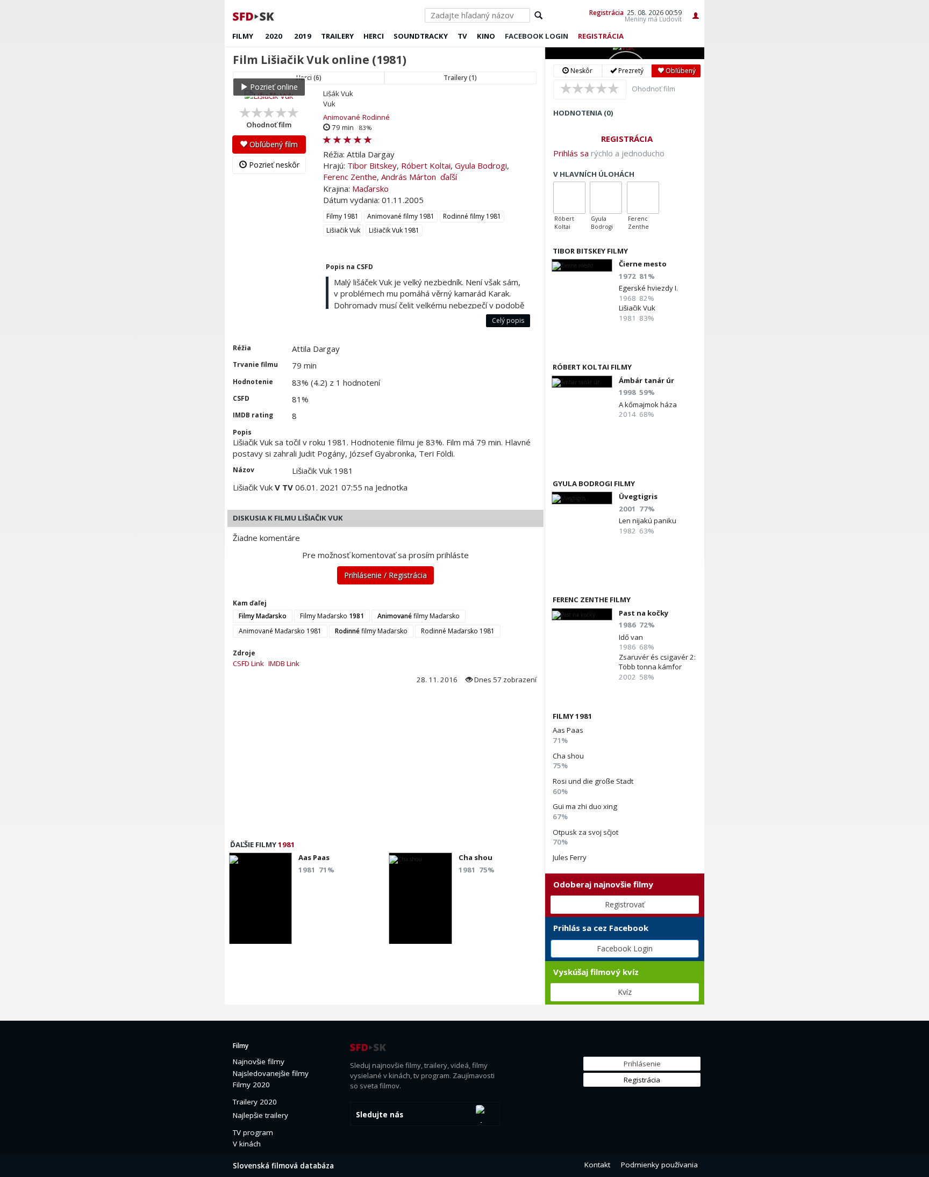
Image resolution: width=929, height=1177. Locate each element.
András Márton (408, 176)
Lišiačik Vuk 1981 (394, 230)
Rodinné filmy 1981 (472, 216)
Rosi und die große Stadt (593, 781)
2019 (302, 36)
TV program (253, 1132)
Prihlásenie (642, 1063)
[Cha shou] (420, 901)
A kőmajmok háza (648, 404)
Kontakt (597, 1164)
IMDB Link (283, 663)
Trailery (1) (460, 77)
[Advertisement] (385, 765)
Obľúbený (680, 70)
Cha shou (568, 756)
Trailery (337, 36)
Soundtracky (421, 36)
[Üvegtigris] (582, 498)
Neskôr (580, 70)
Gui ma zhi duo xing (585, 806)
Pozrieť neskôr (273, 165)
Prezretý (630, 70)
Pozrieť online (273, 87)
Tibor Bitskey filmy (590, 251)
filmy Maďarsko (418, 615)
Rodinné (376, 117)
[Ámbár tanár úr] (582, 382)
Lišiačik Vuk (343, 230)
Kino (486, 36)
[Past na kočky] (582, 614)
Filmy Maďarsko (332, 615)
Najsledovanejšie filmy (271, 1073)
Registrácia (606, 12)
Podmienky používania (659, 1164)
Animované (341, 117)
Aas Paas (568, 730)
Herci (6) (308, 77)
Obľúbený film (272, 144)
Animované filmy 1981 (400, 216)
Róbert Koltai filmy (592, 367)
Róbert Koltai (426, 165)
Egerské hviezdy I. (648, 288)
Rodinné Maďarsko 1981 (458, 631)
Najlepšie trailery (260, 1115)
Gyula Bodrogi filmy (594, 483)
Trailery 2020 (255, 1102)
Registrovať (625, 904)
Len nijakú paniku (647, 520)
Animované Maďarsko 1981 (280, 631)
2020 (273, 36)
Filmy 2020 (251, 1084)
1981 (286, 844)
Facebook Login (625, 948)
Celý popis (508, 320)
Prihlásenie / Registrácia (385, 575)
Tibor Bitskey (372, 165)
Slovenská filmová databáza (283, 1166)
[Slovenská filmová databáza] (254, 15)
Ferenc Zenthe (350, 176)
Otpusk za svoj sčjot (585, 832)
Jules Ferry (570, 857)
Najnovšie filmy (258, 1061)
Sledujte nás (379, 1115)
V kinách (247, 1144)
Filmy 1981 (342, 216)
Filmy (242, 36)
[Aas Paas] (260, 901)
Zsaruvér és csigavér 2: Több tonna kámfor (657, 661)
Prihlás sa (571, 153)
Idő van (631, 637)
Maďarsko (370, 188)
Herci (373, 36)
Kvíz (625, 992)
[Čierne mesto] (582, 265)
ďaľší (448, 176)
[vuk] (624, 53)
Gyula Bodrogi (481, 165)
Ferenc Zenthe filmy (592, 599)
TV (462, 36)
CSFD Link (248, 663)
